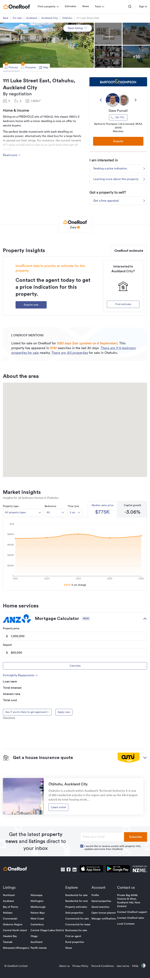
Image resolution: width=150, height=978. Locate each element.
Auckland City (49, 18)
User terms (123, 966)
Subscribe (135, 836)
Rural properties (74, 942)
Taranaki (7, 942)
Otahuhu (67, 18)
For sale (17, 18)
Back (5, 18)
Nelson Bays (38, 913)
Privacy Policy (80, 966)
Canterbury (37, 924)
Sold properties (74, 913)
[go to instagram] (63, 869)
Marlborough (38, 907)
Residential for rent (76, 901)
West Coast (37, 918)
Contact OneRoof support (132, 912)
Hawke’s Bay (10, 936)
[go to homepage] (16, 6)
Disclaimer (9, 718)
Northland (9, 895)
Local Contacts (125, 924)
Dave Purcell (118, 110)
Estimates (70, 6)
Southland (36, 942)
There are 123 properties (69, 352)
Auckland (31, 18)
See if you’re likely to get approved (25, 712)
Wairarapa (36, 895)
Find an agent (73, 936)
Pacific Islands (39, 948)
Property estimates (76, 907)
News (85, 6)
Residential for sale (76, 895)
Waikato (7, 913)
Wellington (37, 901)
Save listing (75, 28)
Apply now (64, 712)
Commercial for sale (77, 918)
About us (64, 966)
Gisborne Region (12, 924)
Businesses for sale (76, 930)
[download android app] (118, 869)
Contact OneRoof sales (130, 918)
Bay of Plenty (10, 907)
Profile (95, 895)
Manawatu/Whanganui (16, 948)
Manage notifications (103, 918)
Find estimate (123, 304)
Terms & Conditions (102, 966)
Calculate (75, 666)
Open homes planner (103, 913)
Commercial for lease (77, 924)
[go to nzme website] (140, 869)
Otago (34, 936)
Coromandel (10, 918)
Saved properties (101, 901)
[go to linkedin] (74, 869)
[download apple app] (91, 869)
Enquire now (31, 305)
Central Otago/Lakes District (47, 930)
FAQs (135, 966)
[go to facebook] (68, 869)
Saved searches (100, 907)
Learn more (58, 807)
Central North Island (15, 930)
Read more (10, 155)
